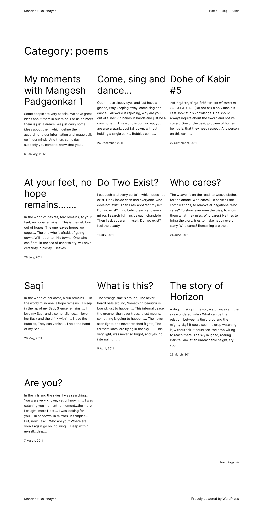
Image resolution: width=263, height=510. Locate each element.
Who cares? (195, 182)
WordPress (231, 499)
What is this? (125, 285)
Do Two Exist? (128, 182)
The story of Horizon (197, 291)
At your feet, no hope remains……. (58, 193)
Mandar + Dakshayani (40, 11)
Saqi (33, 285)
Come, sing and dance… (131, 85)
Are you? (43, 382)
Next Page (229, 462)
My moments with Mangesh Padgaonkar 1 (55, 90)
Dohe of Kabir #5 (200, 85)
